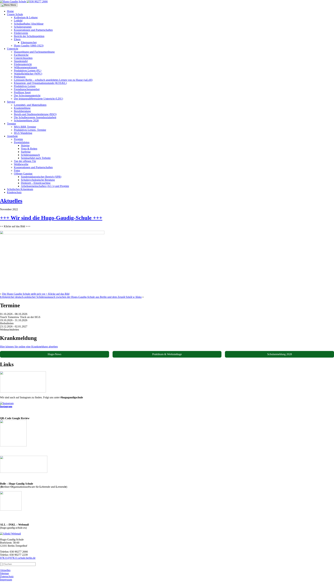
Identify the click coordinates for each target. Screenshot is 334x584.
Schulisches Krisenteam (20, 189)
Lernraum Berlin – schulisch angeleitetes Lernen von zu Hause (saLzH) (53, 79)
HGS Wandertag (23, 133)
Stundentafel (21, 61)
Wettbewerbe (21, 164)
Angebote (12, 136)
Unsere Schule (15, 14)
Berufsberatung (22, 111)
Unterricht (12, 48)
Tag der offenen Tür (25, 161)
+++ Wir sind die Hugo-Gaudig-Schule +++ (51, 218)
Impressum (6, 579)
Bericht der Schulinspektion (29, 36)
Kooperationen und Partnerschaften (33, 29)
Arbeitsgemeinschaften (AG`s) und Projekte (45, 186)
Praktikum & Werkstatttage (167, 354)
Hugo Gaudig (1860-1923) (28, 45)
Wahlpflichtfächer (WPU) (28, 73)
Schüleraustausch (30, 154)
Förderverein (21, 33)
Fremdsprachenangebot (26, 89)
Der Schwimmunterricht (27, 95)
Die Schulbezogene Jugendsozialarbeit (35, 117)
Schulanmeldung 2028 (26, 120)
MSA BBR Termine (25, 126)
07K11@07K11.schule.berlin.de (17, 557)
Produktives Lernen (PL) (27, 70)
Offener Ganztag (23, 173)
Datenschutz (7, 576)
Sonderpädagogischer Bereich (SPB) (41, 176)
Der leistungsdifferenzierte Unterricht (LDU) (38, 98)
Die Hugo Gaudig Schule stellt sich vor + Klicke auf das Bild (35, 293)
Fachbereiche (21, 54)
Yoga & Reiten (29, 148)
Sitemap (4, 573)
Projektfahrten (21, 142)
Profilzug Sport (22, 92)
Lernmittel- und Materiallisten (30, 104)
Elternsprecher (29, 42)
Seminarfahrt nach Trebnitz (36, 157)
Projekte (18, 139)
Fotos (17, 170)
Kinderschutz (14, 192)
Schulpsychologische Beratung (38, 179)
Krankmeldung (22, 108)
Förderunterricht (23, 64)
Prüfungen (19, 76)
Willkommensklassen (25, 67)
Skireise (25, 145)
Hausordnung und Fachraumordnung (34, 51)
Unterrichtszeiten (23, 58)
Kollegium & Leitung (26, 17)
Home (10, 11)
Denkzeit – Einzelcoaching (35, 182)
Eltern (17, 39)
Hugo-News (54, 354)
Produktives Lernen (24, 86)
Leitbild (18, 20)
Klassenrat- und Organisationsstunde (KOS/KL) (40, 83)
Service (11, 101)
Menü (13, 5)
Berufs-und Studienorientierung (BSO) (35, 114)
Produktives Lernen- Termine (30, 129)
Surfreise (26, 151)
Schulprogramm (22, 26)
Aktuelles (11, 201)
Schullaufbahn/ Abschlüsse (28, 23)
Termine (11, 123)
